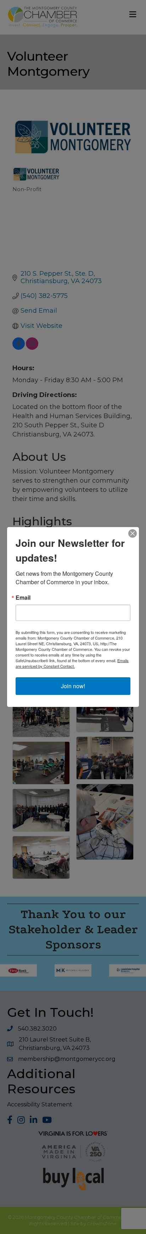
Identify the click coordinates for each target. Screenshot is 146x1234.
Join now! (73, 686)
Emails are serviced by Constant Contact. (72, 663)
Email (23, 597)
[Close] (132, 533)
